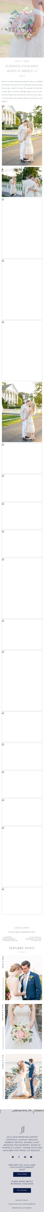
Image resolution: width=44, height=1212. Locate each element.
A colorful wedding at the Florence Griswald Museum (33, 940)
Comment (22, 940)
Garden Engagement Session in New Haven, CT (10, 939)
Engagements (22, 76)
